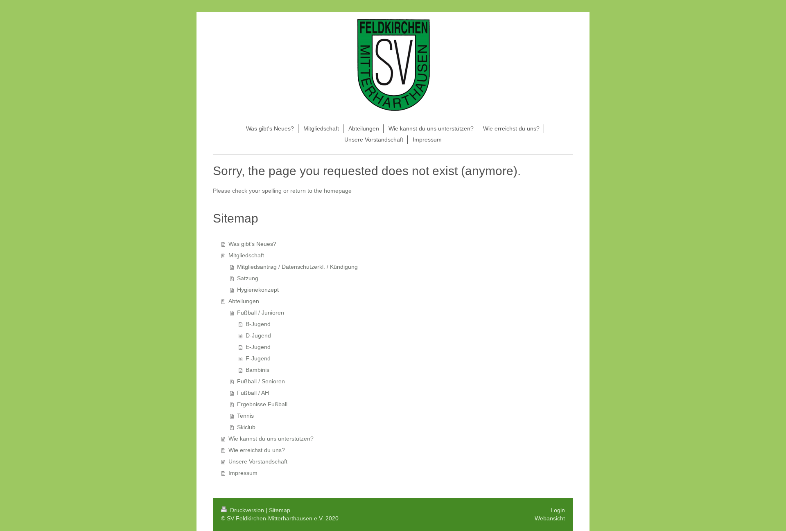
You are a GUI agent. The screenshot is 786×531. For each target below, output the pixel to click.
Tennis (245, 415)
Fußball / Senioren (261, 381)
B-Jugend (258, 324)
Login (558, 510)
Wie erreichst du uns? (256, 450)
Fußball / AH (253, 392)
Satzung (247, 278)
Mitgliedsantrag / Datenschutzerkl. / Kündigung (297, 266)
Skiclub (246, 427)
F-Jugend (258, 358)
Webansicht (550, 518)
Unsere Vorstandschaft (257, 461)
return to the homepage (321, 190)
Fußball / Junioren (260, 312)
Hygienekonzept (258, 289)
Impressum (242, 473)
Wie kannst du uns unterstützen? (271, 438)
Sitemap (279, 510)
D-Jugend (258, 335)
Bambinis (257, 370)
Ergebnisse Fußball (262, 404)
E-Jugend (258, 347)
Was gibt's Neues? (252, 244)
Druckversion (247, 510)
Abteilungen (243, 301)
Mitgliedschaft (246, 255)
